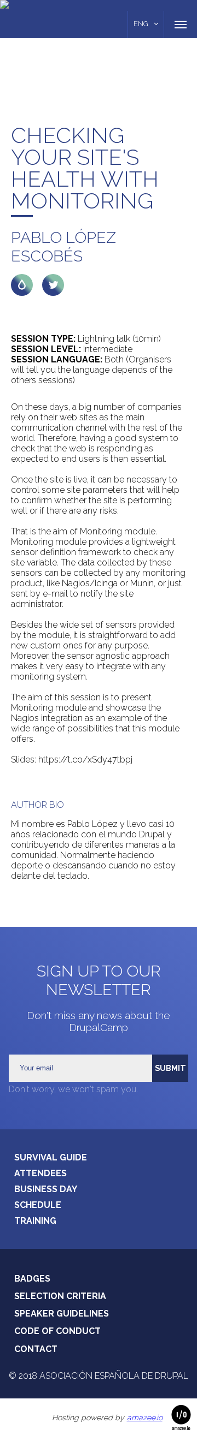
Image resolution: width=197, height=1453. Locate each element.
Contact (35, 1349)
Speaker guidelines (61, 1313)
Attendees (40, 1173)
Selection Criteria (60, 1296)
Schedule (37, 1205)
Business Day (45, 1189)
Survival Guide (50, 1157)
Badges (32, 1278)
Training (35, 1221)
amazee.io (145, 1417)
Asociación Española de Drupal (113, 1376)
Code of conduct (57, 1331)
